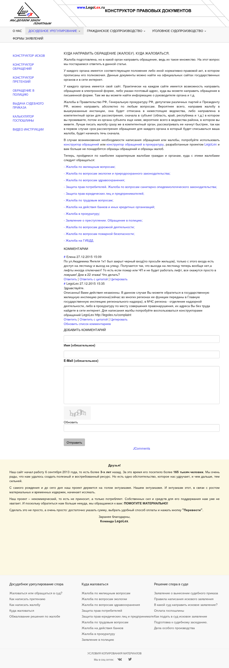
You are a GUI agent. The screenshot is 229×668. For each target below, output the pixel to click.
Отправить (74, 442)
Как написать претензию (24, 598)
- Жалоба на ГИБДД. (79, 240)
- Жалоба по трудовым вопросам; (88, 200)
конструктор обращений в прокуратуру (135, 144)
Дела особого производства (169, 628)
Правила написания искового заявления (169, 598)
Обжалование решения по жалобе (24, 616)
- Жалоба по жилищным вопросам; (89, 166)
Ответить (70, 279)
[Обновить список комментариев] (89, 248)
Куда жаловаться (21, 610)
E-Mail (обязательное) (81, 360)
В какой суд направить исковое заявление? (169, 604)
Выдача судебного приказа (28, 105)
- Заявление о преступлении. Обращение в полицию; (103, 220)
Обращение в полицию (23, 93)
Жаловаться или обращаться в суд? (24, 593)
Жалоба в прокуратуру (96, 633)
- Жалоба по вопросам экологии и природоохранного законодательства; (117, 173)
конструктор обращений (81, 144)
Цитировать (118, 279)
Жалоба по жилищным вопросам (96, 593)
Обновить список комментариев (87, 323)
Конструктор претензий (23, 80)
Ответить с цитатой (94, 279)
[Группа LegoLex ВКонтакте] (119, 659)
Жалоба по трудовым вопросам (96, 622)
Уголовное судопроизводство (178, 31)
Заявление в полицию (96, 639)
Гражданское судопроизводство (115, 31)
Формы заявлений (28, 38)
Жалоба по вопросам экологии (96, 598)
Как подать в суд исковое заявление (169, 616)
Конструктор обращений (23, 67)
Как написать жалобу (24, 604)
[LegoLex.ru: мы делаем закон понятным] (30, 13)
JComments (141, 448)
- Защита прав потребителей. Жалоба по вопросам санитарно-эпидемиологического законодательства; (140, 186)
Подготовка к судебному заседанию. (169, 622)
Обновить (71, 422)
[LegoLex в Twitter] (130, 659)
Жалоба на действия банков (96, 628)
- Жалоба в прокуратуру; (82, 213)
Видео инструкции (28, 129)
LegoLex (210, 144)
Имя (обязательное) (79, 345)
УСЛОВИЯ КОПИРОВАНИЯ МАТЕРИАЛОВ (114, 653)
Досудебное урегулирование (53, 31)
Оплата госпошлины (169, 610)
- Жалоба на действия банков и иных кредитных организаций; (109, 206)
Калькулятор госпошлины (23, 118)
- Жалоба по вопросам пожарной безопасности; (99, 233)
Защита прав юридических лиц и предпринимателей (96, 616)
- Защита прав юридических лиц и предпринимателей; (104, 193)
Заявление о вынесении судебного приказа (169, 593)
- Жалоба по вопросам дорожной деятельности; (99, 227)
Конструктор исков (29, 56)
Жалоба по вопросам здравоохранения (96, 604)
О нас (17, 31)
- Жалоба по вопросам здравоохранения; (94, 180)
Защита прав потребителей (96, 610)
